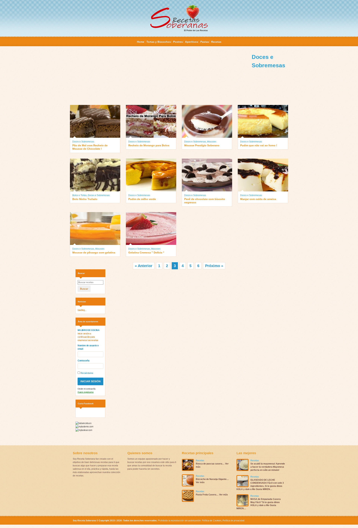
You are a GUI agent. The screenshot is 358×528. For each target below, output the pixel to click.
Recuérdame (86, 373)
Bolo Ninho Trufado (84, 199)
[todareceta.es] (83, 423)
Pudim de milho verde (142, 199)
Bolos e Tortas (79, 195)
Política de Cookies (211, 520)
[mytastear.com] (84, 430)
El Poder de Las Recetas (196, 30)
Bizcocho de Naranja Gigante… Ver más (212, 481)
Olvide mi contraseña (86, 389)
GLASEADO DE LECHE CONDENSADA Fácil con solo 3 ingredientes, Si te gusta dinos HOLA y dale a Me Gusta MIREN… (260, 485)
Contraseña (84, 360)
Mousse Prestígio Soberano (201, 145)
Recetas (216, 41)
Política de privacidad (233, 520)
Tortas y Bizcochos (158, 41)
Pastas (204, 41)
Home (140, 41)
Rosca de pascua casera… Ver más (212, 465)
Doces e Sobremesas (83, 141)
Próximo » (214, 266)
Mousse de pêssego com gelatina (93, 252)
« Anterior (143, 266)
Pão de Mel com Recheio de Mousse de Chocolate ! (90, 147)
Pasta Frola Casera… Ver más (212, 494)
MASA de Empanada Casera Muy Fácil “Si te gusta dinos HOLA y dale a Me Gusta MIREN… (258, 504)
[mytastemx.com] (84, 426)
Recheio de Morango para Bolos (148, 145)
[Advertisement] (161, 79)
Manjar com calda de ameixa (258, 199)
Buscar (84, 288)
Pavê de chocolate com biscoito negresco (204, 201)
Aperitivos (191, 41)
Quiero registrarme (86, 392)
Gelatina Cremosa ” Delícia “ (146, 252)
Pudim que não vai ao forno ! (258, 145)
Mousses (211, 141)
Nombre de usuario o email (88, 347)
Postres (178, 41)
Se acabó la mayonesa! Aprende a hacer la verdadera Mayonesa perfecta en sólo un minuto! (267, 466)
